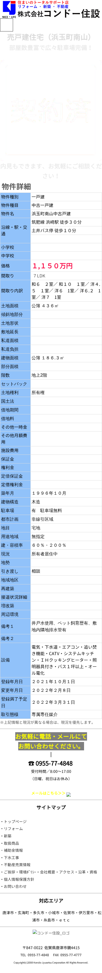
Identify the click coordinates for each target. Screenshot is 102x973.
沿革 (82, 872)
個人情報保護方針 (19, 879)
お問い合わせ (15, 886)
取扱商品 (11, 843)
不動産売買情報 (17, 864)
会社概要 (47, 872)
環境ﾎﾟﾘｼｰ (27, 872)
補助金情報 (13, 850)
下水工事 (11, 857)
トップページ (15, 821)
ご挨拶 (9, 872)
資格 (93, 872)
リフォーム (13, 828)
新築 (7, 835)
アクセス (66, 872)
